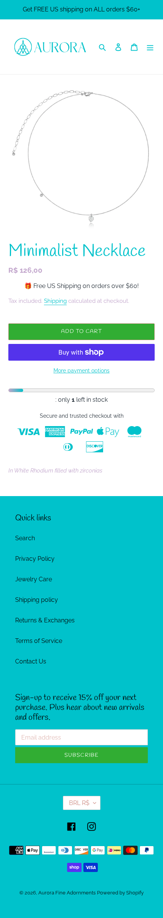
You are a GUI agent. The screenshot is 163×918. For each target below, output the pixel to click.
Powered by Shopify (120, 893)
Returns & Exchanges (45, 620)
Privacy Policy (35, 558)
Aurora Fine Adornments (67, 893)
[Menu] (150, 46)
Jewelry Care (33, 579)
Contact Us (30, 661)
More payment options (81, 371)
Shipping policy (36, 599)
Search (25, 538)
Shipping (55, 301)
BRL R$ (79, 803)
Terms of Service (38, 640)
